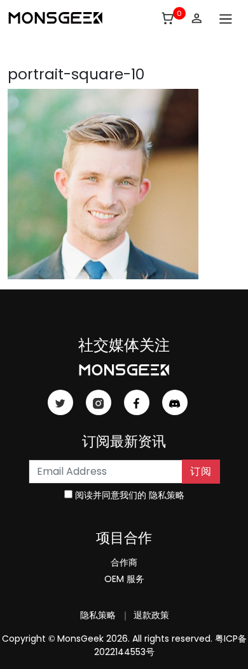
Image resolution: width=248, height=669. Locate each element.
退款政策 (150, 615)
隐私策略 (166, 495)
